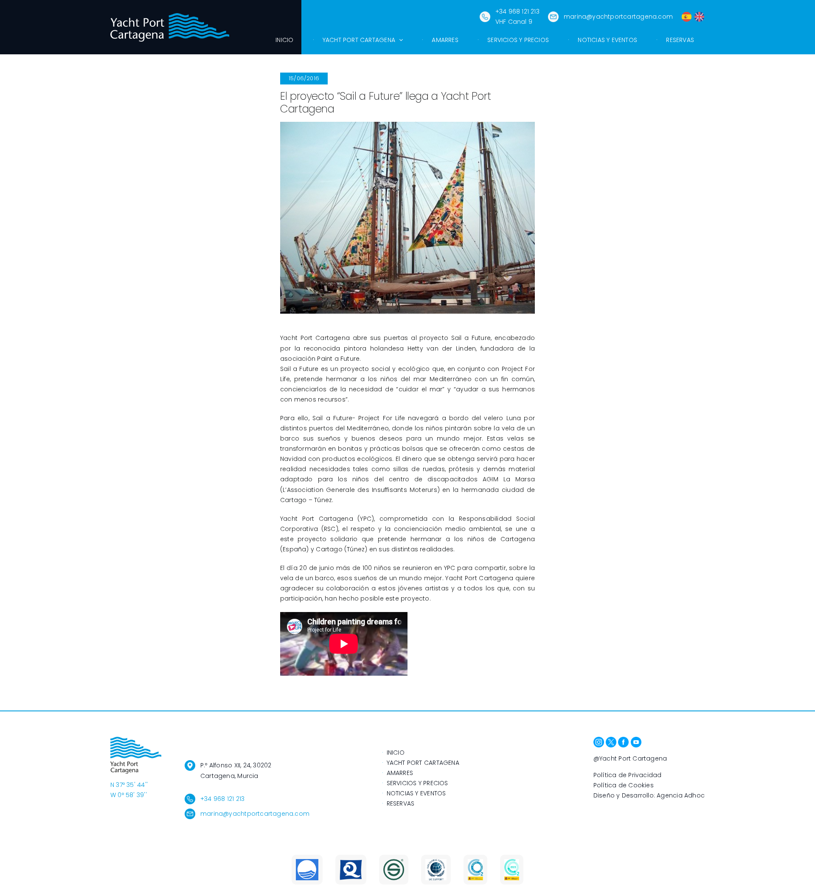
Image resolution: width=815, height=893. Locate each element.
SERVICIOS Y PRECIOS (417, 783)
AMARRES (400, 773)
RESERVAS (401, 803)
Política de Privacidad (627, 775)
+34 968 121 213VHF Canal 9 (517, 16)
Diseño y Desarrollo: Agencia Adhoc (649, 795)
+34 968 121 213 (222, 799)
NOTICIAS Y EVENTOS (416, 793)
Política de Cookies (623, 785)
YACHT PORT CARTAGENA (423, 762)
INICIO (396, 752)
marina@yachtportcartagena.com (618, 16)
